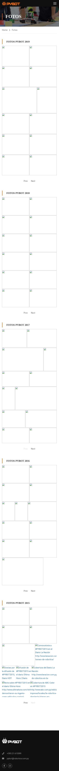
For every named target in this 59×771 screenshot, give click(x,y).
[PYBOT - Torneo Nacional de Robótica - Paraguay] (11, 3)
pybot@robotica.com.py (18, 758)
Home (5, 30)
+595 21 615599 (14, 753)
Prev (26, 181)
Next (33, 181)
